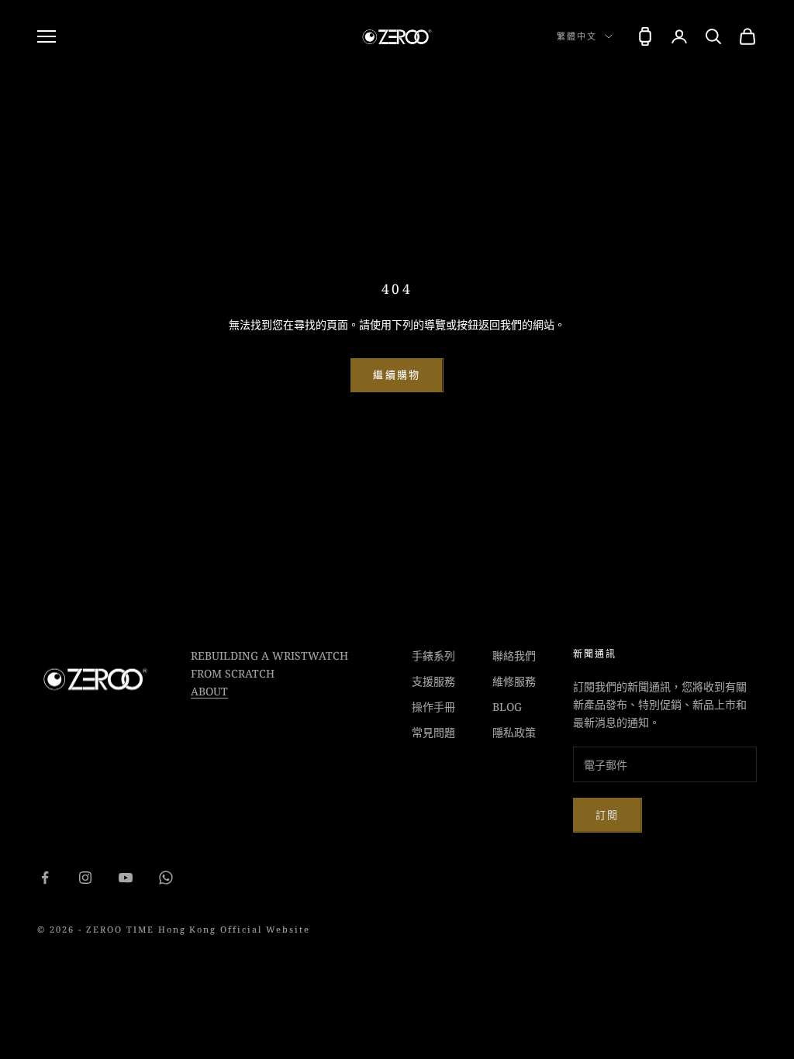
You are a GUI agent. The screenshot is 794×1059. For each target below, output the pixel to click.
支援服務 (433, 681)
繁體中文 (577, 36)
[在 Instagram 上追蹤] (85, 877)
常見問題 (433, 732)
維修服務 (514, 681)
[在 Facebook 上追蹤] (45, 877)
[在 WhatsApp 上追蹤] (166, 877)
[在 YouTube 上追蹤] (125, 877)
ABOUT (209, 691)
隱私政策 (514, 732)
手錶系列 (433, 655)
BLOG (507, 706)
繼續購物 (396, 374)
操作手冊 (433, 706)
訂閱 (608, 815)
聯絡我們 (514, 655)
